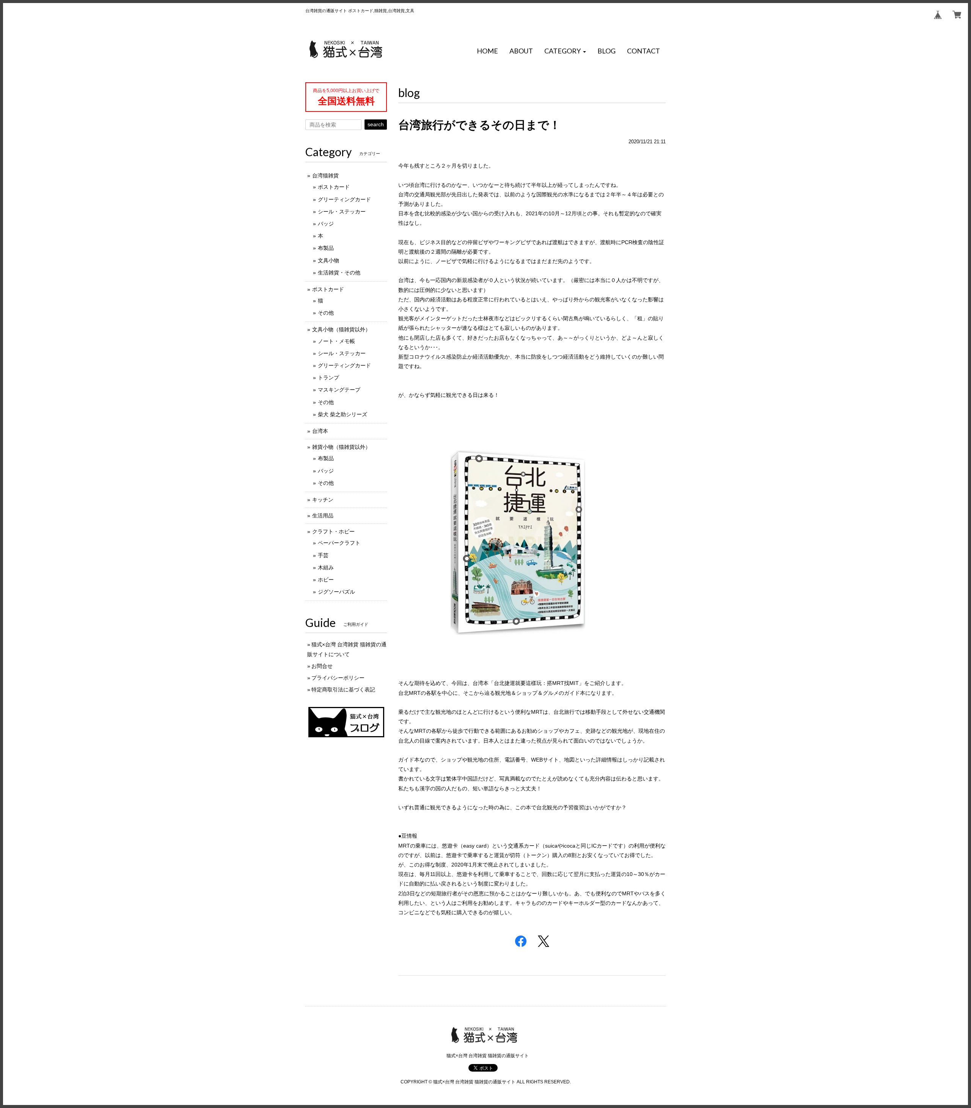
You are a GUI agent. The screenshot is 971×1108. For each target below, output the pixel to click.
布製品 (326, 248)
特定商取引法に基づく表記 (343, 689)
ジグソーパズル (336, 592)
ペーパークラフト (339, 543)
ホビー (326, 580)
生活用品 (322, 515)
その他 (326, 313)
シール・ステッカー (342, 211)
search (376, 124)
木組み (326, 567)
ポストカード (334, 187)
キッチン (322, 500)
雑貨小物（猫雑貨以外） (341, 447)
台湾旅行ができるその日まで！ (479, 125)
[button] (565, 51)
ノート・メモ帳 (336, 341)
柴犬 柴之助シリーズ (342, 414)
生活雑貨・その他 (339, 273)
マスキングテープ (339, 390)
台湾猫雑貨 (325, 175)
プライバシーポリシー (338, 678)
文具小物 (328, 260)
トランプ (328, 378)
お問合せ (322, 666)
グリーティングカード (344, 199)
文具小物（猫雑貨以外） (341, 329)
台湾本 (320, 431)
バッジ (326, 224)
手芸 (323, 555)
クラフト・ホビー (333, 531)
